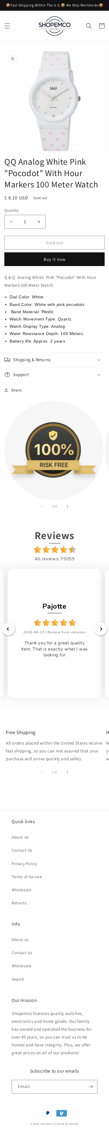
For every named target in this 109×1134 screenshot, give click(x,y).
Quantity (11, 210)
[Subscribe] (90, 1087)
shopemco (46, 1123)
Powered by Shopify (66, 1123)
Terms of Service (27, 876)
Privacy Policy (24, 863)
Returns (19, 903)
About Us (20, 837)
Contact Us (22, 850)
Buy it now (55, 259)
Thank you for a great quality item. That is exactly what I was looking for (54, 649)
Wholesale (21, 889)
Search (18, 979)
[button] (7, 26)
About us (20, 939)
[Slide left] (41, 506)
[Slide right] (67, 506)
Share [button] (16, 390)
